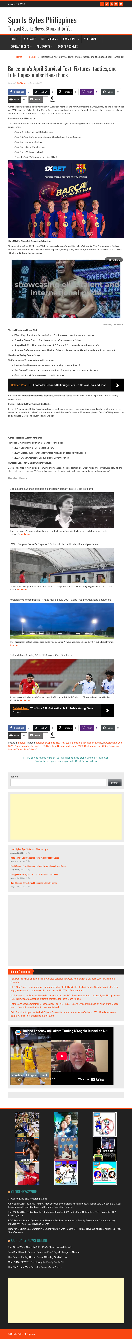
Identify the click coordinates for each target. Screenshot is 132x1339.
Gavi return (90, 746)
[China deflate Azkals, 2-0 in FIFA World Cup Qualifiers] (62, 687)
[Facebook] (102, 4)
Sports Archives (67, 46)
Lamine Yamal (15, 749)
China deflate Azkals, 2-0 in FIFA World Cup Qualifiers (41, 655)
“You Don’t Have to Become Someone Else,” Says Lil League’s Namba (44, 1252)
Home (13, 39)
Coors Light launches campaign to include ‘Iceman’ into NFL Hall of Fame (52, 489)
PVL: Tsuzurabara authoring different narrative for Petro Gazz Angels (45, 998)
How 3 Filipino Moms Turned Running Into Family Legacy (33, 882)
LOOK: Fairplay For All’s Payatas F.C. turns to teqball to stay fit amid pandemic (54, 544)
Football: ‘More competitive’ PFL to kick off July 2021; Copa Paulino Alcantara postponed (60, 599)
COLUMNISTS (48, 39)
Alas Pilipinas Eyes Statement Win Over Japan (29, 849)
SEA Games (30, 39)
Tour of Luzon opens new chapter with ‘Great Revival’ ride (66, 761)
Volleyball (91, 39)
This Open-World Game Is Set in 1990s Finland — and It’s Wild (40, 1247)
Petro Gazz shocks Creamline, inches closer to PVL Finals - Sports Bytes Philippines (53, 1003)
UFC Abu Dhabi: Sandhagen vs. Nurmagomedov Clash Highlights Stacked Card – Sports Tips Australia (62, 987)
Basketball (70, 39)
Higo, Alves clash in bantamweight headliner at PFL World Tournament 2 (47, 990)
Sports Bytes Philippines (42, 19)
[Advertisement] (66, 817)
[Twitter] (107, 4)
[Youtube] (111, 4)
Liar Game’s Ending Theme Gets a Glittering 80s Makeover (38, 1257)
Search (14, 776)
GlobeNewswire (24, 1191)
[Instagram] (116, 4)
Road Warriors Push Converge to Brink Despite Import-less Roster (38, 866)
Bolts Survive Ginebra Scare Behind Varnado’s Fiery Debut (34, 857)
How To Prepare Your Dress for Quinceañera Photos (34, 1267)
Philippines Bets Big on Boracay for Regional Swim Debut (34, 874)
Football (32, 56)
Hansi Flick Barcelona (108, 746)
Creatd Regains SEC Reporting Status (27, 1198)
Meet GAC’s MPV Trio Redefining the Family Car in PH (36, 1262)
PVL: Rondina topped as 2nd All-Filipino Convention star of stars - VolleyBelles (50, 1012)
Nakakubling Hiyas (19, 978)
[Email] (121, 4)
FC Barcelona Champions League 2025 (62, 746)
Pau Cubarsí (30, 749)
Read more (25, 534)
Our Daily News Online (29, 1240)
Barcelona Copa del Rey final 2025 (53, 742)
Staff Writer (22, 83)
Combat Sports (20, 46)
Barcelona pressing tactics (27, 746)
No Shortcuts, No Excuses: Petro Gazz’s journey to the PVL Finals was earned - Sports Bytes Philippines (63, 995)
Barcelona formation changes (87, 742)
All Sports (43, 46)
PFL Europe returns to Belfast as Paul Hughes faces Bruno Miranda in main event (66, 757)
